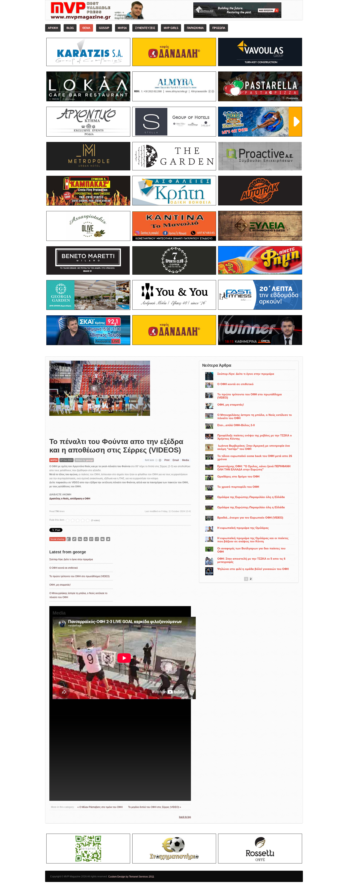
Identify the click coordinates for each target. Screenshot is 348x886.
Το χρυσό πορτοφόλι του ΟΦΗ (238, 486)
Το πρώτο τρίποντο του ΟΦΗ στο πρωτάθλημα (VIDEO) (79, 576)
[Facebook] (69, 539)
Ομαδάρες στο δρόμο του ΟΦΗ (238, 476)
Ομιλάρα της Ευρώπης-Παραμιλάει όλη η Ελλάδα (251, 497)
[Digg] (80, 539)
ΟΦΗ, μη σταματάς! (59, 584)
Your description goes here (112, 11)
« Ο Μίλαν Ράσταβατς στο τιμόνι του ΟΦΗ (100, 807)
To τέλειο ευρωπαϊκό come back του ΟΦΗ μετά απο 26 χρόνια (254, 457)
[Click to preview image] (99, 396)
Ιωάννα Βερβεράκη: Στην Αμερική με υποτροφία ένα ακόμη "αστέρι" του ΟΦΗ (253, 447)
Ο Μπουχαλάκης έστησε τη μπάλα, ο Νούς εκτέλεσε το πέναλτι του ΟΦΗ (254, 416)
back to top (185, 817)
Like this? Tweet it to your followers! (108, 539)
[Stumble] (86, 539)
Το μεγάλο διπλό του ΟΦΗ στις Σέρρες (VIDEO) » (154, 807)
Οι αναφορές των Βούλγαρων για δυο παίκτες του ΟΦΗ (251, 550)
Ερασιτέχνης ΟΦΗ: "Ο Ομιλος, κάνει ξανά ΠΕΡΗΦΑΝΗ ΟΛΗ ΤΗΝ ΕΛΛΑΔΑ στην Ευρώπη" (253, 468)
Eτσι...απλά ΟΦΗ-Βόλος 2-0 (236, 425)
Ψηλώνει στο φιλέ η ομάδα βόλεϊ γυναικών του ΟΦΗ (253, 568)
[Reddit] (97, 539)
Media (185, 460)
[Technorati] (91, 539)
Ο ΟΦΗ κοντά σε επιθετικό (63, 567)
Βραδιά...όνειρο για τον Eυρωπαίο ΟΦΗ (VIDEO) (250, 517)
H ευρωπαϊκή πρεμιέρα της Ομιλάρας (243, 527)
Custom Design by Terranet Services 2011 (131, 876)
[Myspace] (102, 539)
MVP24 (53, 460)
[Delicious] (74, 539)
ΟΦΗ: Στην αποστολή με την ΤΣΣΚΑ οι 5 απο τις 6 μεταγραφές (251, 560)
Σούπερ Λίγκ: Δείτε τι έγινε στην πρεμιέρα (71, 559)
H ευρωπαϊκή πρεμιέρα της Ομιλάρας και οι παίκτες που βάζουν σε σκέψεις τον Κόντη (252, 539)
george (89, 460)
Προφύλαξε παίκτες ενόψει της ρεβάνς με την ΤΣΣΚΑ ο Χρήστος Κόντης (254, 437)
